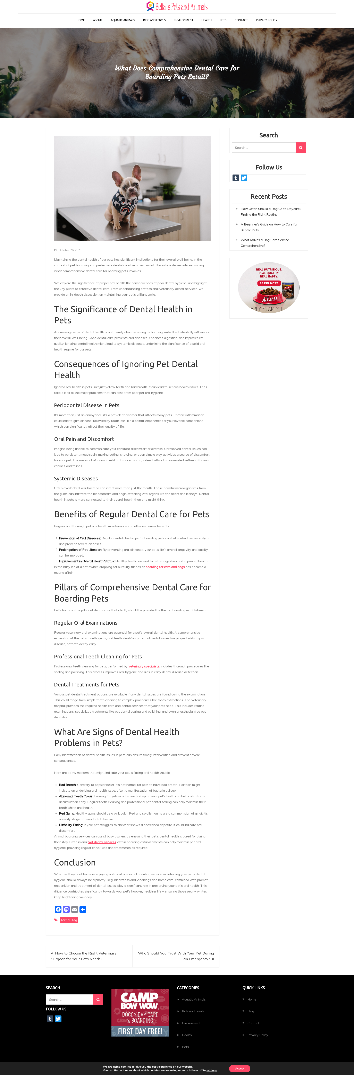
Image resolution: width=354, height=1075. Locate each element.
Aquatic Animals (123, 20)
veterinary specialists (143, 666)
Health (207, 20)
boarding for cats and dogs (165, 567)
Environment (183, 20)
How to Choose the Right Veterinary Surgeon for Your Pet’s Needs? (84, 956)
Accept (239, 1068)
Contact (241, 20)
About (98, 20)
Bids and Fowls (154, 20)
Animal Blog (69, 920)
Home (81, 20)
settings (211, 1070)
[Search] (301, 147)
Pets (223, 20)
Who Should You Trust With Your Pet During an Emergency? (176, 956)
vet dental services (102, 842)
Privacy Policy (266, 20)
